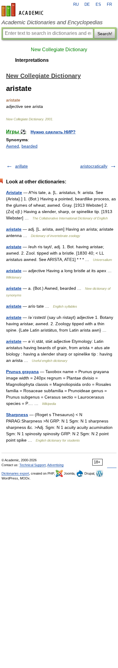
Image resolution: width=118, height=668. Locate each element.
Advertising (55, 465)
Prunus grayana (22, 371)
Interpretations (32, 60)
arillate (21, 166)
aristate (13, 229)
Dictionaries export (15, 473)
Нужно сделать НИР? (53, 131)
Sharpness (17, 414)
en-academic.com (23, 9)
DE (87, 4)
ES (98, 4)
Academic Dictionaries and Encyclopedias (52, 22)
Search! (104, 33)
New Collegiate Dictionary (59, 49)
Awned (12, 146)
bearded (29, 146)
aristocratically (93, 166)
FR (109, 4)
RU (76, 4)
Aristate (14, 192)
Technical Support (32, 465)
